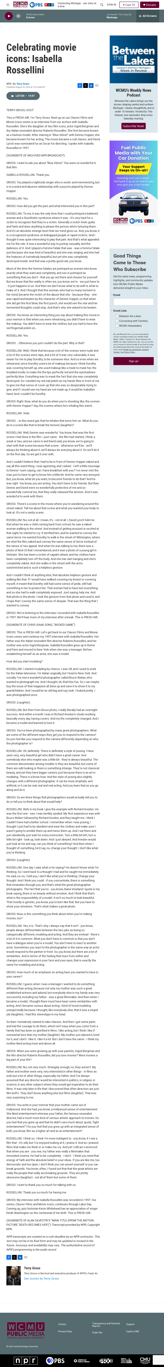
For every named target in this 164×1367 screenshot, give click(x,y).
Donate (151, 5)
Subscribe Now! (133, 126)
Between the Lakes (130, 316)
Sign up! (133, 361)
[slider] (23, 16)
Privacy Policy (65, 1331)
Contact (62, 1324)
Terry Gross (22, 83)
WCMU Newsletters (130, 325)
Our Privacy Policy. (127, 352)
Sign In (111, 4)
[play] (8, 16)
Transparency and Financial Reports (106, 1324)
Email (116, 295)
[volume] (18, 16)
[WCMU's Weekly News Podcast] (133, 59)
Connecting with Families (133, 321)
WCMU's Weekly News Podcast (133, 93)
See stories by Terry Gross (41, 1278)
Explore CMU (132, 1331)
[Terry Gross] (13, 1275)
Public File (97, 1332)
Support (130, 1324)
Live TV (130, 5)
